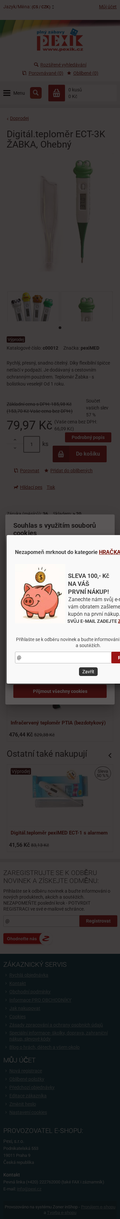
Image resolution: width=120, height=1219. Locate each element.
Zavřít (88, 671)
